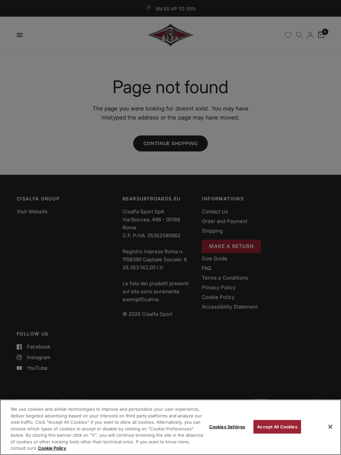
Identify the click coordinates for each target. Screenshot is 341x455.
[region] (170, 427)
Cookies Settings (227, 426)
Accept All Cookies (277, 426)
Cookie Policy (52, 448)
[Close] (330, 426)
